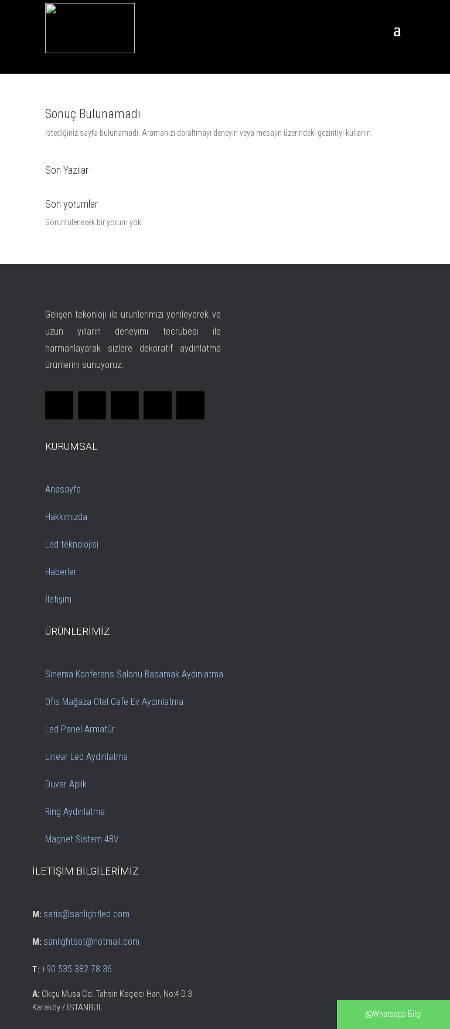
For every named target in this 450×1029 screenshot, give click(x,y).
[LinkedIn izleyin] (125, 405)
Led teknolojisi (71, 544)
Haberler (61, 571)
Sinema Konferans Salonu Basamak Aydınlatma (134, 674)
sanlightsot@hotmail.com (91, 941)
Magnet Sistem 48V (82, 839)
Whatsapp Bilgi (397, 1013)
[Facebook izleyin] (59, 405)
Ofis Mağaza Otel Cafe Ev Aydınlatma (114, 701)
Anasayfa (63, 489)
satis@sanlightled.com (86, 914)
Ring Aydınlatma (75, 811)
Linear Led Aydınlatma (86, 756)
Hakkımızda (66, 516)
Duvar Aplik (66, 784)
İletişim (58, 599)
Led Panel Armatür (80, 729)
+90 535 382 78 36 (77, 969)
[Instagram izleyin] (158, 405)
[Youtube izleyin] (190, 405)
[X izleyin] (92, 405)
